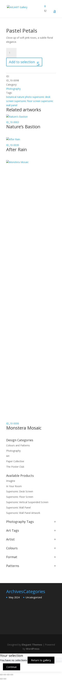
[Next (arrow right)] (4, 678)
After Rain (16, 149)
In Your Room (14, 486)
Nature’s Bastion (23, 126)
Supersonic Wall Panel (18, 507)
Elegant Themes (32, 644)
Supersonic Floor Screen (19, 496)
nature (20, 97)
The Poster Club (15, 466)
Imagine (10, 480)
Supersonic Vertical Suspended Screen (27, 502)
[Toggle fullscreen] (4, 674)
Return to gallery (41, 660)
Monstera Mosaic (24, 428)
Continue (11, 667)
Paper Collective (15, 461)
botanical (11, 97)
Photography (13, 88)
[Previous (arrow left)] (1, 678)
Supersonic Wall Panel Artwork (23, 513)
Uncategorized (34, 597)
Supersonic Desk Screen (19, 491)
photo (28, 97)
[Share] (8, 674)
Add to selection (22, 62)
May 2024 (14, 597)
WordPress (32, 648)
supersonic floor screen (27, 101)
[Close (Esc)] (11, 674)
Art (7, 456)
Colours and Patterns (18, 445)
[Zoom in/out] (1, 674)
